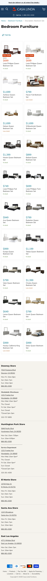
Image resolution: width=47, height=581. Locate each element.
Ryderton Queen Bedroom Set (32, 221)
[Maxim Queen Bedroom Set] (12, 144)
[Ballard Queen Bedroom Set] (34, 144)
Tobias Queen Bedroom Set (35, 253)
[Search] (7, 9)
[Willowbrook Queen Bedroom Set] (34, 113)
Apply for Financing (35, 571)
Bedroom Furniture (15, 21)
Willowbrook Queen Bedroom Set (33, 127)
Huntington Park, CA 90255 (11, 431)
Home (3, 21)
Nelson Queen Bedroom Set (8, 127)
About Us (26, 574)
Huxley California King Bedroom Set (11, 347)
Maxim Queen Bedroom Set (12, 158)
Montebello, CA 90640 (9, 398)
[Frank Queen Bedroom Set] (34, 301)
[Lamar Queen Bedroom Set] (12, 301)
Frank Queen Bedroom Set (34, 315)
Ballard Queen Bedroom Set (31, 158)
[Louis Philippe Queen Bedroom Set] (12, 50)
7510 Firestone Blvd (8, 370)
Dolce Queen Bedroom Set (34, 347)
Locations (10, 574)
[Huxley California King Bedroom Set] (12, 332)
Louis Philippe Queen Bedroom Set (11, 64)
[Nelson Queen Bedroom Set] (12, 113)
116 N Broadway (7, 512)
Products (12, 571)
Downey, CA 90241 (8, 373)
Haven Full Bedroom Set (34, 96)
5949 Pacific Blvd (7, 428)
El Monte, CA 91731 (8, 487)
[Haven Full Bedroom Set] (34, 81)
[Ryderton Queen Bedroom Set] (34, 207)
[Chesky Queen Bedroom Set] (34, 269)
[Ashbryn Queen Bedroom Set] (12, 81)
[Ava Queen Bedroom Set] (12, 207)
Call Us (18, 574)
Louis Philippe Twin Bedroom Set (33, 190)
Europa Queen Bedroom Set (8, 253)
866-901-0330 (6, 386)
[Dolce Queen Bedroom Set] (34, 332)
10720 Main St (6, 484)
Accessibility (36, 574)
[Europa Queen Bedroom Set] (12, 238)
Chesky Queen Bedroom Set (31, 284)
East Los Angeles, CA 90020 (11, 543)
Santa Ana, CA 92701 (9, 515)
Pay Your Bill (22, 571)
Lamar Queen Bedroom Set (12, 315)
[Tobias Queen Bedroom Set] (34, 238)
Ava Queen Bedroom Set (11, 221)
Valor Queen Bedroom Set (11, 284)
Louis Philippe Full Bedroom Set (10, 190)
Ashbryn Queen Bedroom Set (9, 96)
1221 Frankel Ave (7, 395)
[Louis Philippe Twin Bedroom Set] (34, 175)
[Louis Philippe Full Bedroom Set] (12, 175)
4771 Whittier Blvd (8, 540)
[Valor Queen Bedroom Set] (12, 269)
